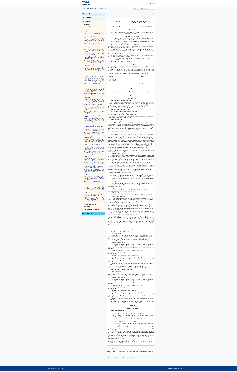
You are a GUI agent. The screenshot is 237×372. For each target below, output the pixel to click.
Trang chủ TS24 (85, 8)
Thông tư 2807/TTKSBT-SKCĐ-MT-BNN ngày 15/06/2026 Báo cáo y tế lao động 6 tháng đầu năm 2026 (94, 159)
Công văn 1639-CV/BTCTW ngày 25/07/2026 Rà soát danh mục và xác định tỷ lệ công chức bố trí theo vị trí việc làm (94, 75)
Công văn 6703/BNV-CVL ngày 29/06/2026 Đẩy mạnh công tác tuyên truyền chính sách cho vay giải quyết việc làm (94, 129)
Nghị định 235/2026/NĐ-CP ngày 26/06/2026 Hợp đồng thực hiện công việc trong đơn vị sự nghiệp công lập (94, 194)
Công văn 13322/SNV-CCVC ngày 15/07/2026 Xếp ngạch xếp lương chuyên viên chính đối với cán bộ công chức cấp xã (94, 125)
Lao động (107, 8)
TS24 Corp (55, 368)
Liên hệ (182, 368)
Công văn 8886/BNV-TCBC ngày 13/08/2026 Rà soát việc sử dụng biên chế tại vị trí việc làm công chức (94, 35)
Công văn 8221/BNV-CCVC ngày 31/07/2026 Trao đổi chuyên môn (94, 84)
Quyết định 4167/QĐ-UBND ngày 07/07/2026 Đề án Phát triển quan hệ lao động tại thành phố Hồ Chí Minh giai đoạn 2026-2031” (94, 45)
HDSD (153, 3)
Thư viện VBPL (93, 8)
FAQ (150, 3)
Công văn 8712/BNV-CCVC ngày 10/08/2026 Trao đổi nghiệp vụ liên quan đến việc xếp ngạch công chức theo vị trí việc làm (94, 39)
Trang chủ (145, 3)
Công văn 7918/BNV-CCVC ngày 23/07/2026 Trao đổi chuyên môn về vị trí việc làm (94, 50)
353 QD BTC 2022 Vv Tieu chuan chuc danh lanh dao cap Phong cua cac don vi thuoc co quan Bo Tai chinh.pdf (131, 351)
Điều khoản (176, 368)
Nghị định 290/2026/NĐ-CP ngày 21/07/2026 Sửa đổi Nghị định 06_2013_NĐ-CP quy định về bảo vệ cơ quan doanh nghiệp (94, 120)
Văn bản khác (100, 8)
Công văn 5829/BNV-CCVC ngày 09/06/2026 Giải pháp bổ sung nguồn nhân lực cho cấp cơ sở (94, 183)
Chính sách (170, 368)
